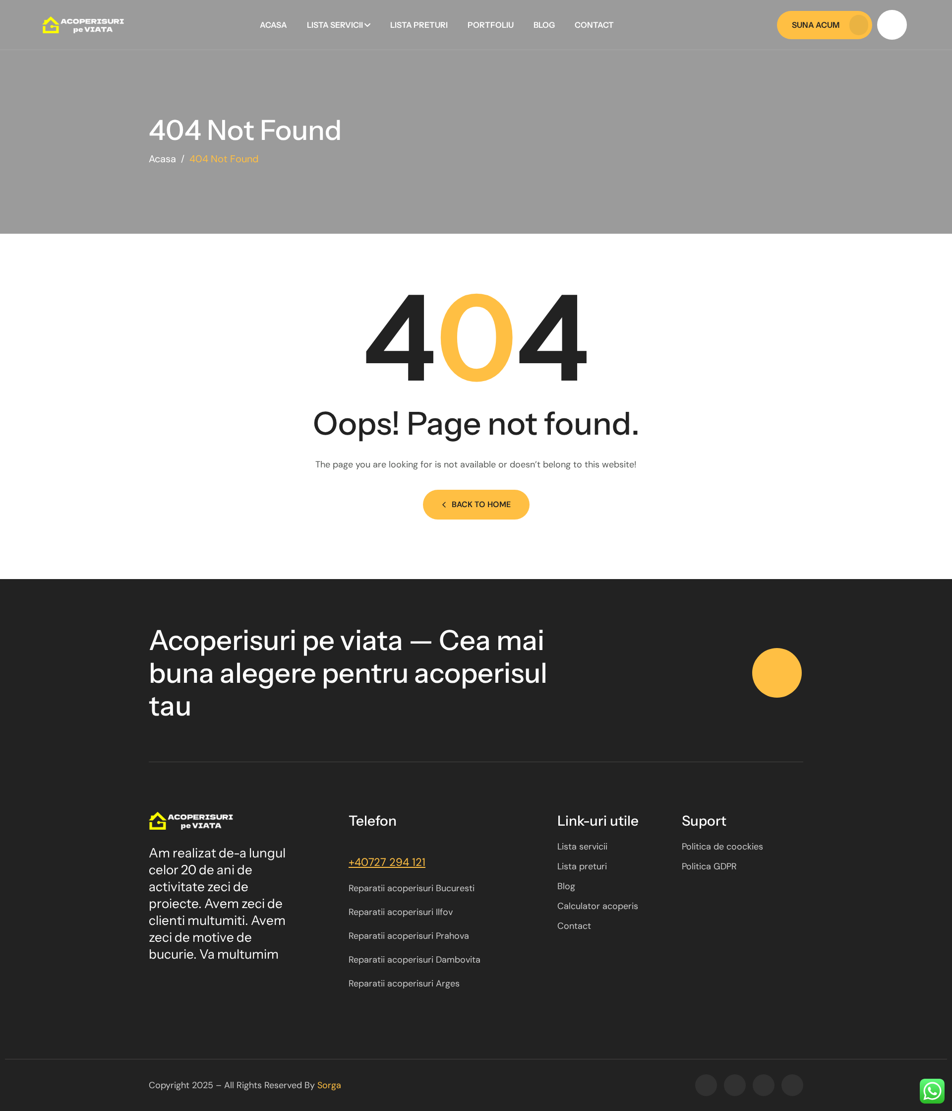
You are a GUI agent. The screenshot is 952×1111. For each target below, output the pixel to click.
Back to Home (481, 504)
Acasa (273, 25)
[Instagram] (763, 1085)
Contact (594, 25)
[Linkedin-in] (792, 1085)
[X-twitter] (735, 1085)
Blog (544, 25)
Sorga (329, 1085)
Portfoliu (491, 25)
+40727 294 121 (387, 862)
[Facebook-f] (706, 1085)
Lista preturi (419, 25)
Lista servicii (335, 25)
